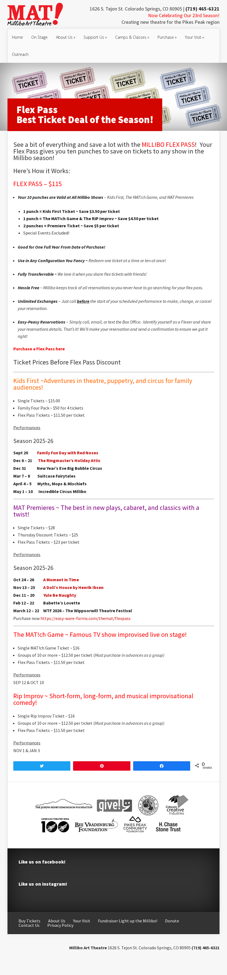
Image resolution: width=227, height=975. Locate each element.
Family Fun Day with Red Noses (67, 452)
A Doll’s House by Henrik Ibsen (73, 587)
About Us (65, 37)
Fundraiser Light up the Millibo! (127, 921)
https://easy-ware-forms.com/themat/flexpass (85, 618)
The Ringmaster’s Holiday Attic (69, 460)
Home (17, 37)
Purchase (167, 37)
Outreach (20, 54)
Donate (172, 921)
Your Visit (194, 37)
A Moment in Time (61, 579)
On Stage (39, 37)
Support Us (95, 37)
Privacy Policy (60, 925)
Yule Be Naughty (59, 595)
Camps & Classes (132, 37)
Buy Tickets (29, 921)
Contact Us (29, 925)
